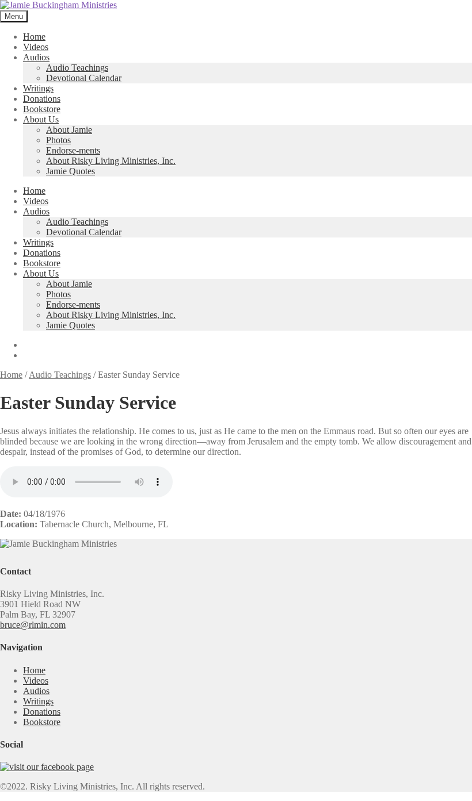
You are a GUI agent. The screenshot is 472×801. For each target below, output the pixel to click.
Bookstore (41, 109)
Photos (58, 140)
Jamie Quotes (70, 171)
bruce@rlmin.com (33, 625)
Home (34, 36)
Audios (36, 57)
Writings (38, 88)
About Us (41, 119)
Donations (41, 99)
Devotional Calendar (83, 78)
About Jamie (69, 130)
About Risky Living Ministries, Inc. (111, 161)
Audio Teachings (77, 67)
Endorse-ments (73, 150)
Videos (35, 47)
